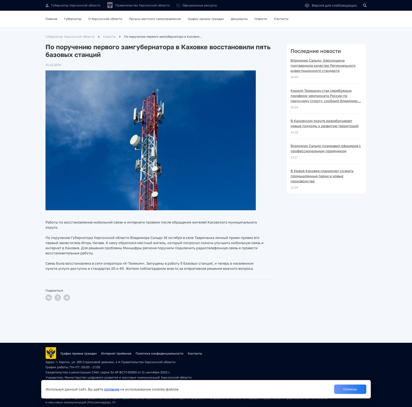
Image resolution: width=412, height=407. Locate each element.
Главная (51, 19)
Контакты (281, 19)
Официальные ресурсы (199, 5)
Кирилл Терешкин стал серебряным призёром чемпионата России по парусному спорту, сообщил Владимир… (326, 95)
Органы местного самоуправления (155, 19)
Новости (260, 19)
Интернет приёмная (116, 353)
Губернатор (73, 19)
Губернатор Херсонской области (70, 36)
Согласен (350, 389)
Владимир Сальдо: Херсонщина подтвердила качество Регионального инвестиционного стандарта (323, 65)
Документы (239, 19)
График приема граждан (206, 19)
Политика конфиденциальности (159, 353)
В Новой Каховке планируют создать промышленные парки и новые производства (322, 176)
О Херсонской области (105, 19)
